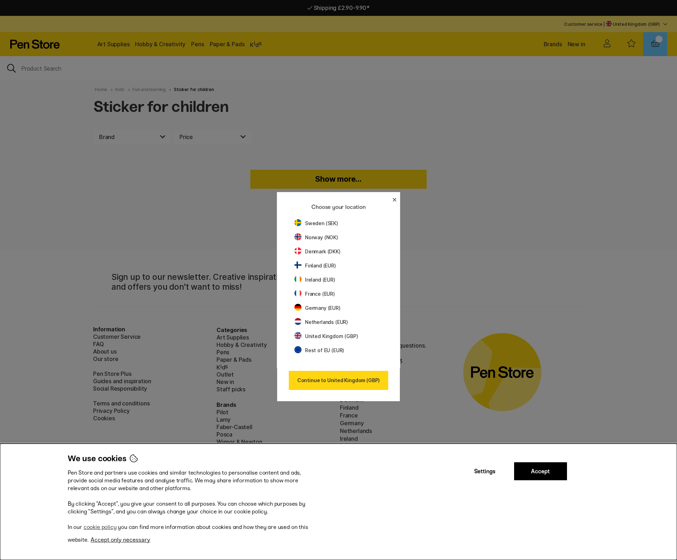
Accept (540, 471)
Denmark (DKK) (323, 251)
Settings (484, 471)
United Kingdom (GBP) (331, 336)
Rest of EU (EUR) (324, 350)
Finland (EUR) (320, 266)
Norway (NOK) (321, 237)
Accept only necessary (120, 539)
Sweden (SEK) (321, 223)
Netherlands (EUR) (326, 322)
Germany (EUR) (323, 308)
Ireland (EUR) (320, 280)
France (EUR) (320, 294)
